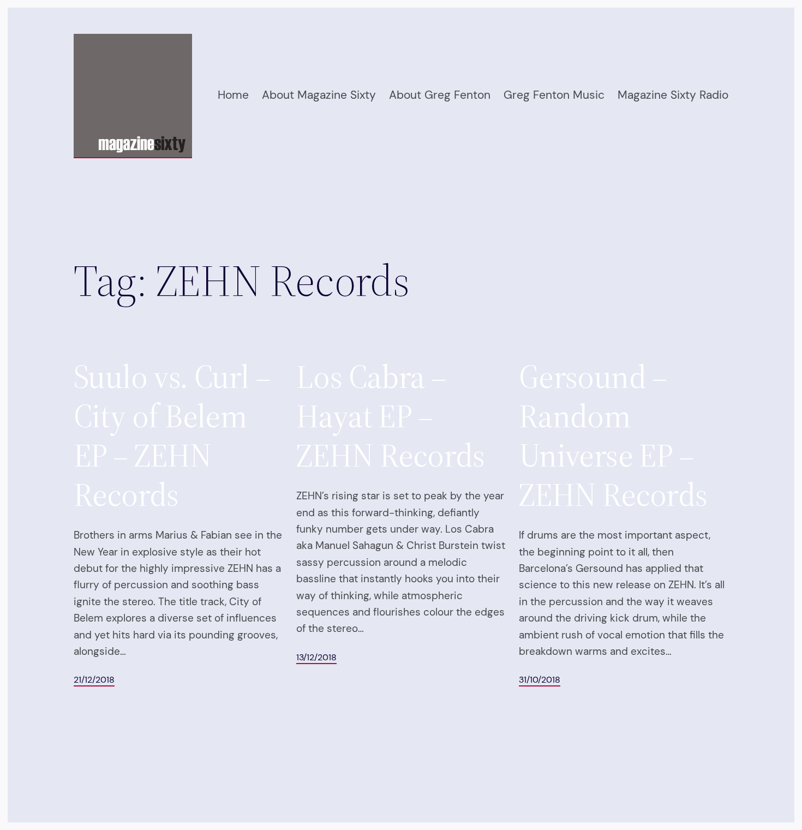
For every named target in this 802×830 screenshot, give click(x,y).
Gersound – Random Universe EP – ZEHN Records (613, 435)
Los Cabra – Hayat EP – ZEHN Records (390, 416)
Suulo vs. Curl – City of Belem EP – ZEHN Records (172, 435)
